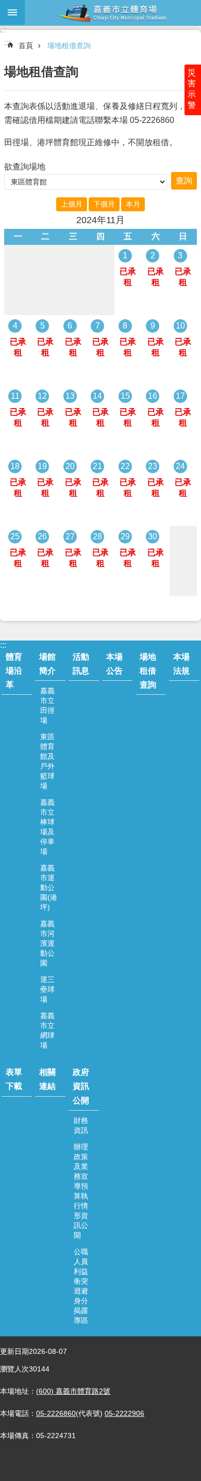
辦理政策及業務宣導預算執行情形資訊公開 (81, 1191)
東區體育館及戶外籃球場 (47, 761)
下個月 (104, 204)
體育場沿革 (14, 670)
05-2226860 (56, 1413)
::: (3, 29)
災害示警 (192, 89)
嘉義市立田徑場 (47, 705)
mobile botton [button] (12, 12)
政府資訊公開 (81, 1086)
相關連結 (47, 1079)
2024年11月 (100, 220)
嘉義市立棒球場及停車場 (47, 826)
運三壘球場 (47, 989)
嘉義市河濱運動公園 (47, 943)
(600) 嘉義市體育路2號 (73, 1391)
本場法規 (181, 663)
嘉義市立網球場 (47, 1030)
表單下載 (14, 1079)
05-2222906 (124, 1413)
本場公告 (114, 663)
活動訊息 (81, 663)
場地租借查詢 (69, 45)
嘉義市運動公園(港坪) (48, 887)
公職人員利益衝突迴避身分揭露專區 (81, 1286)
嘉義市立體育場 (113, 12)
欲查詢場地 (24, 166)
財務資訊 (81, 1125)
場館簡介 (47, 663)
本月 (133, 204)
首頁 (26, 45)
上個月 (71, 204)
